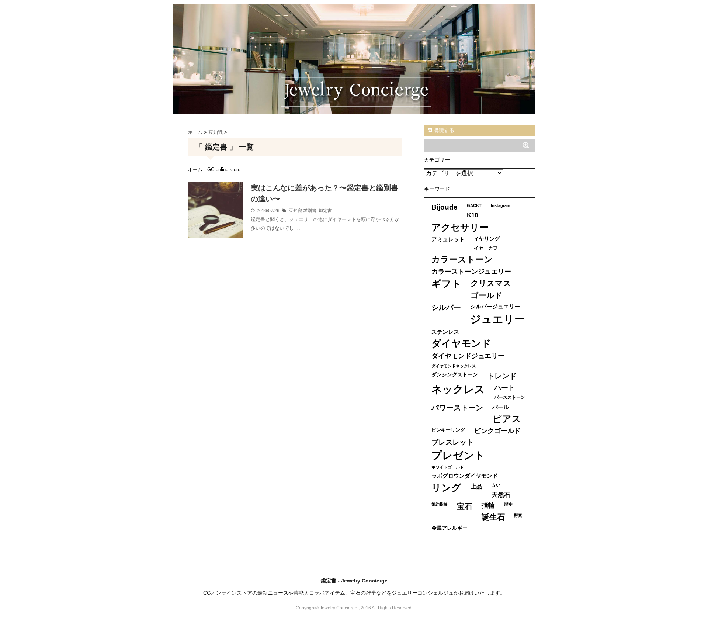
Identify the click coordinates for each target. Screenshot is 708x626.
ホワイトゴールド (447, 467)
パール (500, 407)
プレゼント (458, 455)
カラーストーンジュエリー (471, 271)
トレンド (502, 376)
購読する (443, 130)
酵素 (518, 515)
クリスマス (491, 283)
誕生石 (493, 517)
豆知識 (295, 210)
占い (496, 485)
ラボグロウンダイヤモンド (464, 476)
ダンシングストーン (454, 374)
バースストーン (509, 397)
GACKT (474, 205)
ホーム (195, 169)
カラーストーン (462, 259)
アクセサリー (460, 227)
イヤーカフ (486, 248)
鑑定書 (325, 210)
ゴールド (487, 295)
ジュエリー (497, 319)
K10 (472, 215)
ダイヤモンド (461, 343)
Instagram (500, 205)
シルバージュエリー (495, 306)
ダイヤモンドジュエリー (467, 356)
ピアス (506, 419)
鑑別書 (309, 210)
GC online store (223, 169)
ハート (504, 387)
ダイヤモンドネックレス (453, 366)
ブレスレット (452, 442)
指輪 (488, 505)
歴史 (508, 504)
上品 (476, 486)
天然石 (501, 494)
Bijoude (444, 207)
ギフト (446, 284)
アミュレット (448, 239)
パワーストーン (457, 408)
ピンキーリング (448, 430)
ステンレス (445, 332)
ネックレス (458, 389)
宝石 (464, 506)
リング (446, 488)
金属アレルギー (449, 528)
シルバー (446, 307)
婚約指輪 (439, 504)
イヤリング (487, 239)
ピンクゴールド (497, 431)
